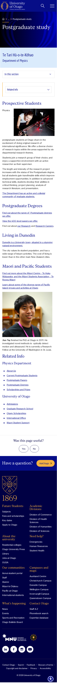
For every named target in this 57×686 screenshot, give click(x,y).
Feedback (31, 665)
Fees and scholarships (13, 516)
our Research (24, 226)
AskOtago (44, 463)
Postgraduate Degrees (17, 385)
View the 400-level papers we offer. (20, 221)
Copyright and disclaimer (17, 668)
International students (13, 595)
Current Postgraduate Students (22, 375)
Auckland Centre (38, 576)
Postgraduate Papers (17, 380)
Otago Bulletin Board (12, 622)
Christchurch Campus (40, 580)
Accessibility (45, 668)
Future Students (12, 506)
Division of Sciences (39, 531)
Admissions (12, 404)
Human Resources (39, 546)
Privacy (33, 668)
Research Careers (44, 226)
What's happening (14, 603)
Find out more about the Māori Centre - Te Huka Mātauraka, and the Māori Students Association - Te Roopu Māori (28, 276)
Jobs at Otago (9, 558)
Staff (4, 577)
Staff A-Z (34, 609)
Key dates (7, 520)
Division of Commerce (41, 514)
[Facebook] (13, 649)
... (8, 19)
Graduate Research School (20, 408)
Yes (23, 449)
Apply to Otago (9, 524)
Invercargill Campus (39, 594)
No (34, 449)
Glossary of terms (45, 665)
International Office (16, 418)
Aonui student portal (12, 573)
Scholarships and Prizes (18, 389)
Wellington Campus (39, 589)
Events (5, 613)
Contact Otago (39, 603)
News (5, 609)
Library (5, 553)
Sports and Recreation (13, 617)
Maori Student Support (18, 422)
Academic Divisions (36, 508)
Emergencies (36, 542)
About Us (11, 371)
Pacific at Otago (10, 590)
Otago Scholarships (16, 413)
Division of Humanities (40, 526)
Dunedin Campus (38, 585)
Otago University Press (13, 549)
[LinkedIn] (5, 649)
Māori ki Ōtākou (10, 586)
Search (21, 665)
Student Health (37, 550)
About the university (8, 538)
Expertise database (39, 617)
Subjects (6, 511)
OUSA (5, 562)
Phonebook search (39, 613)
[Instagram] (22, 649)
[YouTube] (30, 649)
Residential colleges (11, 545)
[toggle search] (42, 6)
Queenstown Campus (40, 598)
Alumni (5, 582)
